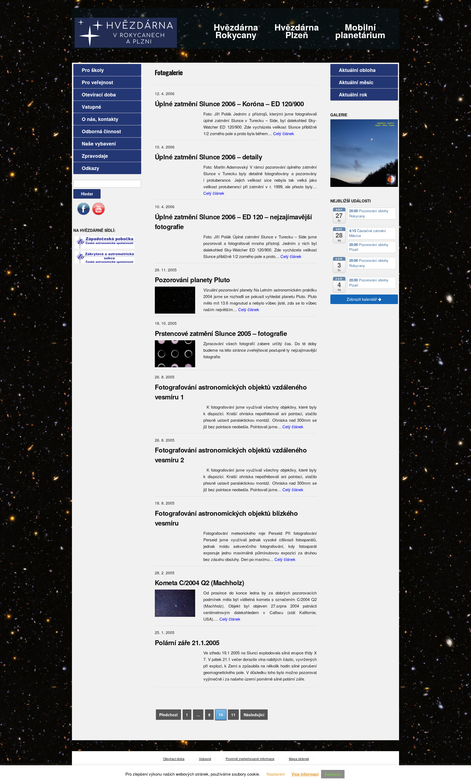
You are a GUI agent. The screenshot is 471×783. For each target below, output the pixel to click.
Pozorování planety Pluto (192, 279)
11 (233, 714)
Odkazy (90, 168)
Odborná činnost (101, 131)
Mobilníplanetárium (360, 31)
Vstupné (91, 106)
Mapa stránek (299, 759)
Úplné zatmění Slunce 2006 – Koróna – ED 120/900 (229, 103)
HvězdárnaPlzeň (296, 31)
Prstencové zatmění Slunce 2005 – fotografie (221, 333)
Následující (254, 714)
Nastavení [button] (276, 774)
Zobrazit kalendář (362, 299)
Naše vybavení (99, 143)
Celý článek (283, 133)
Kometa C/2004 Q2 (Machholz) (199, 582)
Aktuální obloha (357, 70)
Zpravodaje (95, 155)
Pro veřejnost (97, 82)
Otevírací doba (99, 94)
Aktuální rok (353, 94)
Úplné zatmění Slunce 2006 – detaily (208, 156)
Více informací (305, 774)
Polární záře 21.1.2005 (187, 642)
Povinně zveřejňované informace (250, 759)
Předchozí (168, 714)
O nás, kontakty (100, 119)
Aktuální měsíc (356, 82)
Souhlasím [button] (332, 774)
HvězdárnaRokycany (236, 31)
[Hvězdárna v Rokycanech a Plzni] (126, 32)
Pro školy (93, 70)
